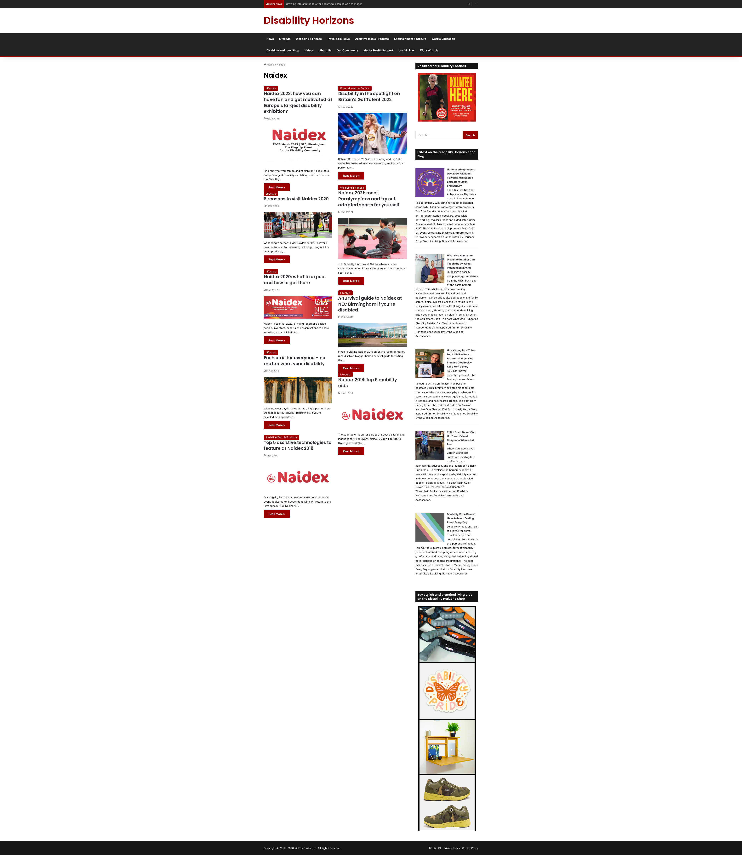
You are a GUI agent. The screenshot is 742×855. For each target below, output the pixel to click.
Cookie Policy (470, 848)
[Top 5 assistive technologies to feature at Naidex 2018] (298, 476)
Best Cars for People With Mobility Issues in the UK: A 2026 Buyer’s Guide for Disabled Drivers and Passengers (353, 3)
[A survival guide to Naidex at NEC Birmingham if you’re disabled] (372, 335)
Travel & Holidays (338, 38)
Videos (309, 50)
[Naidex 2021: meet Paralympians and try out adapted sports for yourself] (372, 238)
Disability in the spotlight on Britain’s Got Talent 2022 (369, 97)
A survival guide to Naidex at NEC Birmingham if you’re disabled (370, 304)
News (270, 38)
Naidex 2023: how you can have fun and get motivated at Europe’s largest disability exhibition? (298, 102)
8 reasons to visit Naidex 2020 (296, 199)
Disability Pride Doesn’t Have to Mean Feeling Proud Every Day (461, 518)
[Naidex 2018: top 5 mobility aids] (372, 414)
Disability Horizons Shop (282, 50)
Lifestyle (284, 38)
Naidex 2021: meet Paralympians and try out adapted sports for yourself (369, 199)
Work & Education (443, 38)
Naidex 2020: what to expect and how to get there (295, 280)
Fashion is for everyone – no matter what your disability (294, 361)
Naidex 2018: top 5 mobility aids (367, 383)
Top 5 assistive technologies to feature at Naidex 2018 (297, 446)
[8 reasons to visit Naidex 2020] (298, 225)
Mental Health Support (378, 50)
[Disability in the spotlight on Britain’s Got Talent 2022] (372, 133)
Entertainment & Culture (410, 38)
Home (270, 64)
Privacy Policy (452, 848)
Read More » (277, 187)
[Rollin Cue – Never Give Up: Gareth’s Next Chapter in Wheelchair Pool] (429, 458)
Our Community (347, 50)
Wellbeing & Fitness (309, 38)
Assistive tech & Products (372, 38)
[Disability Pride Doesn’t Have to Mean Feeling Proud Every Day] (429, 541)
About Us (325, 50)
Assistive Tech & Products (281, 437)
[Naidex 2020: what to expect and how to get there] (298, 307)
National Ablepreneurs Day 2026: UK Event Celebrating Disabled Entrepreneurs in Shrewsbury (461, 177)
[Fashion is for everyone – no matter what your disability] (298, 390)
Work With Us (429, 50)
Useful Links (406, 50)
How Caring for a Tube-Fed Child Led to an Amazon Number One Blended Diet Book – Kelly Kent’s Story (461, 358)
